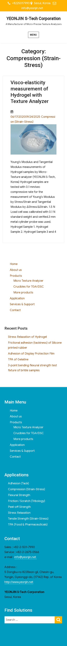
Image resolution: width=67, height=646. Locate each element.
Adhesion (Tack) (18, 483)
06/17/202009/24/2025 (25, 117)
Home (14, 264)
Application (17, 298)
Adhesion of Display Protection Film (31, 353)
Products (16, 276)
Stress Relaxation (19, 513)
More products (23, 292)
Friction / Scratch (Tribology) (26, 501)
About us (16, 270)
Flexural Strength (19, 495)
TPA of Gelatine (18, 359)
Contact (15, 310)
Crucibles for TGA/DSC (28, 286)
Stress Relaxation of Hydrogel (27, 337)
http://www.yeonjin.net (18, 582)
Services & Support (22, 304)
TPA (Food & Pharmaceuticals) (28, 524)
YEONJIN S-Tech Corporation (33, 18)
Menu (33, 34)
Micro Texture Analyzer (28, 281)
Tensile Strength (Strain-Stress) (28, 518)
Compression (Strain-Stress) (26, 489)
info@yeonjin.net (32, 8)
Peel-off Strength (19, 507)
